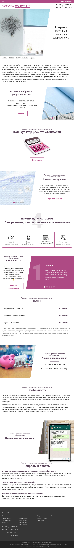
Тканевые (5, 522)
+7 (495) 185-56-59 (64, 5)
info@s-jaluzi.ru (12, 532)
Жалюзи (5, 513)
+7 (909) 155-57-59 (64, 7)
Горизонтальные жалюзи (27, 516)
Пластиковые (6, 520)
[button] (52, 118)
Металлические (42, 518)
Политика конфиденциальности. (43, 542)
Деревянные (23, 522)
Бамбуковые (23, 520)
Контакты (14, 535)
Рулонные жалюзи (57, 516)
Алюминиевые (6, 518)
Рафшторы (40, 520)
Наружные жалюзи (43, 516)
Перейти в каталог (54, 199)
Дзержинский (67, 1)
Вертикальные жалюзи (9, 516)
